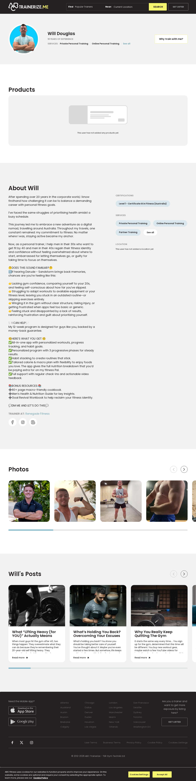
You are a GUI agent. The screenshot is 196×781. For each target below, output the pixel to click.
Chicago (89, 702)
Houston (89, 722)
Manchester (116, 712)
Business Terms (112, 742)
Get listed (178, 7)
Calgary (64, 726)
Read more (18, 657)
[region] (98, 774)
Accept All (162, 774)
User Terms (91, 742)
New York (114, 722)
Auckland (65, 707)
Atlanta (64, 702)
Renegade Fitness (37, 414)
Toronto (137, 717)
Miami (112, 717)
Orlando (113, 726)
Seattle (137, 707)
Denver (89, 712)
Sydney (137, 712)
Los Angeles (116, 707)
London (113, 702)
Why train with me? (171, 39)
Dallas (88, 707)
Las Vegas (90, 726)
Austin (63, 712)
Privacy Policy (134, 742)
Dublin (88, 717)
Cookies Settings (178, 742)
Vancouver (139, 722)
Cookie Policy (154, 742)
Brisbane (65, 722)
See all (126, 43)
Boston (64, 717)
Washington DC (142, 726)
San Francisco (141, 702)
